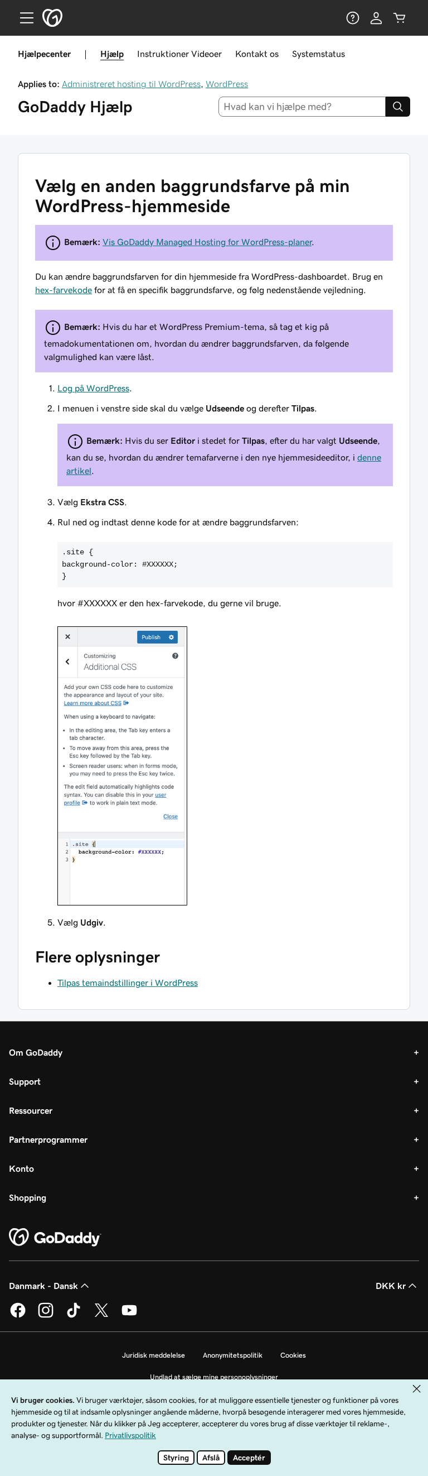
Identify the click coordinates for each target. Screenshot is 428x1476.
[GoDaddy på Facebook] (18, 1315)
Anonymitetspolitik (232, 1355)
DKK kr (391, 1285)
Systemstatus (318, 53)
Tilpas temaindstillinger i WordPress (127, 982)
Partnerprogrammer (48, 1139)
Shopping (27, 1197)
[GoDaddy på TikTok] (73, 1315)
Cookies (293, 1355)
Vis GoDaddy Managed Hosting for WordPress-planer (207, 241)
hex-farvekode (63, 289)
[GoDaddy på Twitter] (101, 1315)
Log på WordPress (93, 388)
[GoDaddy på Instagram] (46, 1315)
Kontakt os (257, 53)
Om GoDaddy (35, 1052)
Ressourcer (30, 1110)
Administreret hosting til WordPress (131, 83)
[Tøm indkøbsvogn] (399, 18)
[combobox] (302, 107)
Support (25, 1081)
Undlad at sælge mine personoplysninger (214, 1377)
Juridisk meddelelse (153, 1355)
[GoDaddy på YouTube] (129, 1315)
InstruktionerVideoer (179, 53)
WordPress (227, 83)
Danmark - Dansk (43, 1285)
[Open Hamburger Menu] (22, 17)
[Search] (398, 107)
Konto (21, 1168)
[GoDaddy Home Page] (55, 1237)
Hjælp (112, 53)
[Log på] (376, 17)
